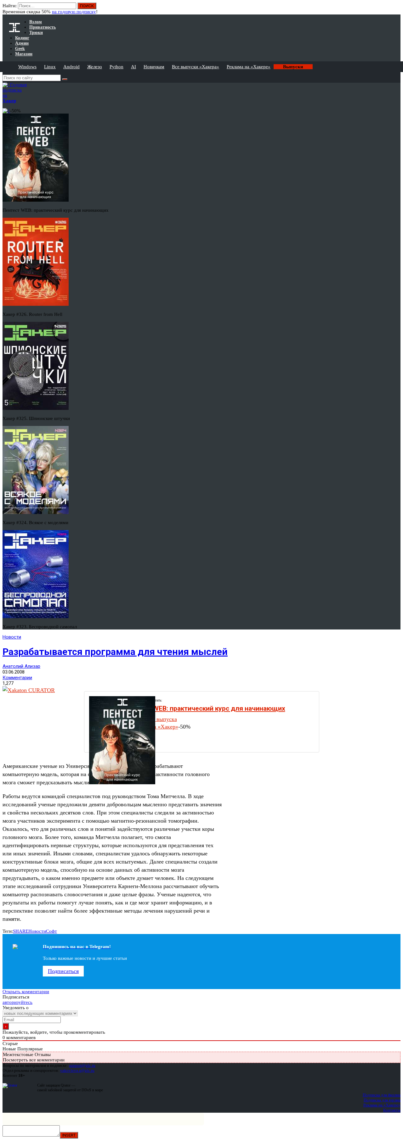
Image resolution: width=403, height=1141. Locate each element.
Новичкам (154, 66)
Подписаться (63, 971)
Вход (396, 8)
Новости (12, 637)
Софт (51, 931)
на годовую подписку (74, 11)
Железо (94, 66)
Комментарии (17, 677)
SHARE (20, 931)
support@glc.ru (82, 1065)
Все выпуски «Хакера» (195, 66)
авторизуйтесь (17, 1002)
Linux (50, 66)
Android (71, 66)
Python (116, 66)
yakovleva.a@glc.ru (77, 1070)
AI (133, 66)
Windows (27, 66)
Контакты (391, 1110)
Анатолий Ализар (21, 666)
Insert (69, 1135)
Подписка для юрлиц (382, 1100)
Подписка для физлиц (381, 1095)
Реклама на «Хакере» (248, 66)
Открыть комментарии (26, 991)
